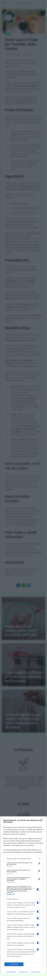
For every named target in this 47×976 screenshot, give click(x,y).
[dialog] (23, 896)
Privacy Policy (36, 972)
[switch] (38, 863)
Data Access (23, 972)
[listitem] (23, 858)
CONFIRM (14, 964)
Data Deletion (11, 972)
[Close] (43, 820)
